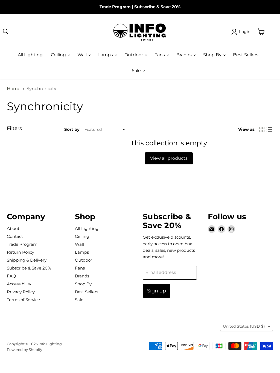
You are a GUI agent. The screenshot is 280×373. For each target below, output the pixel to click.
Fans (160, 54)
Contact (15, 236)
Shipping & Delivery (26, 260)
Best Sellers (245, 54)
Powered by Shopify (24, 349)
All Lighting (30, 54)
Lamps (106, 54)
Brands (184, 54)
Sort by (72, 129)
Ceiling (59, 54)
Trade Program (115, 6)
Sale (137, 70)
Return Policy (20, 252)
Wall (82, 54)
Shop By (213, 54)
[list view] (269, 129)
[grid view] (262, 129)
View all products (169, 158)
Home (14, 88)
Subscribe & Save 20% (157, 6)
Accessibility (19, 283)
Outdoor (134, 54)
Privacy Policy (21, 291)
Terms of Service (23, 299)
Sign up (156, 291)
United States (244, 326)
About (13, 228)
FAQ (11, 276)
